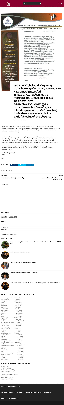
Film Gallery (5, 225)
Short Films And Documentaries (9, 234)
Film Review (5, 227)
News (3, 232)
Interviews (4, 229)
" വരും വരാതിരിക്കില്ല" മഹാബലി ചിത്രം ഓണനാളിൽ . (23, 262)
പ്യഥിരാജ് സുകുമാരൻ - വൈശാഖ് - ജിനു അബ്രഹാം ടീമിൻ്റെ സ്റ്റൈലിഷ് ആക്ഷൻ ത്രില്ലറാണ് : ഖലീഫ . (35, 282)
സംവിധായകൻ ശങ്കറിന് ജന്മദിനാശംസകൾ (20, 252)
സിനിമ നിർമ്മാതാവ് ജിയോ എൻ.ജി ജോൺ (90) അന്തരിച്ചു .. (24, 272)
